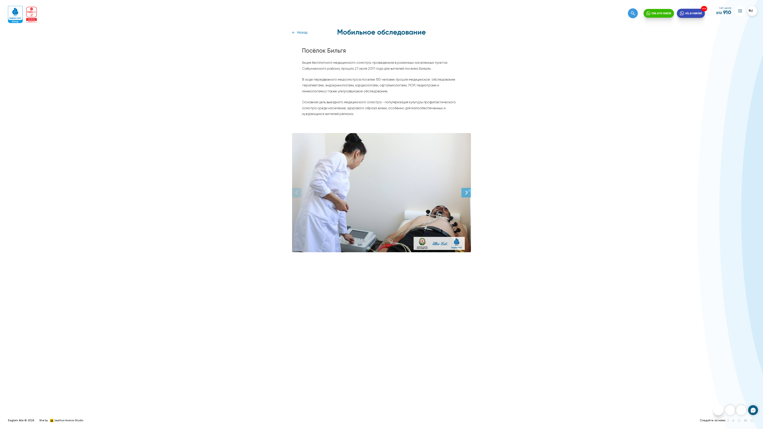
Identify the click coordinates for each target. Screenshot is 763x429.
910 (723, 12)
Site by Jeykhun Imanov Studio (61, 420)
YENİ (704, 9)
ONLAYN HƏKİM (661, 13)
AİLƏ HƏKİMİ (693, 13)
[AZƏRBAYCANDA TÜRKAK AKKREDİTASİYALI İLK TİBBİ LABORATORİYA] (31, 14)
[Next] (466, 192)
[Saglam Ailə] (15, 14)
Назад (302, 32)
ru (751, 11)
